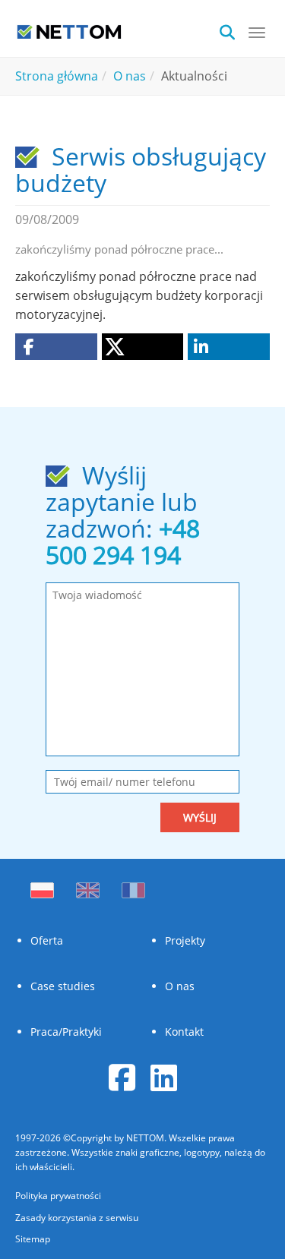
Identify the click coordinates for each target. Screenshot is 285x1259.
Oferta (46, 940)
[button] (56, 346)
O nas (180, 986)
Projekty (185, 940)
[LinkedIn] (163, 1077)
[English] (88, 886)
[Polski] (45, 886)
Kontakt (184, 1031)
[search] (232, 31)
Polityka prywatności (58, 1195)
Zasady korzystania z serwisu (76, 1217)
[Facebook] (122, 1077)
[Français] (133, 886)
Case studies (62, 986)
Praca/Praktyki (66, 1031)
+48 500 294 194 (123, 541)
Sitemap (32, 1238)
